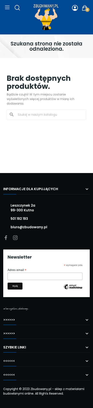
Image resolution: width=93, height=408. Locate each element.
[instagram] (15, 238)
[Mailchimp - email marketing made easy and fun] (73, 290)
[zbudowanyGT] (46, 17)
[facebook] (5, 238)
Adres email (17, 270)
